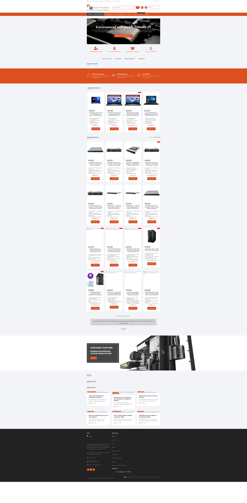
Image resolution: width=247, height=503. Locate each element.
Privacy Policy (115, 454)
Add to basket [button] (96, 128)
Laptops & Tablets (138, 14)
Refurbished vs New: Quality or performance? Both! (148, 416)
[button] (88, 31)
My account (96, 1)
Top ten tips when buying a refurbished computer (96, 396)
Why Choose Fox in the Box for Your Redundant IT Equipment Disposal (122, 399)
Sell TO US (114, 461)
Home (115, 436)
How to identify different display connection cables (123, 416)
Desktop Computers (120, 14)
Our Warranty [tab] (118, 58)
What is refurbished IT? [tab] (130, 58)
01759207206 (118, 1)
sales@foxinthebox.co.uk (107, 1)
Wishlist (90, 1)
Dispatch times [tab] (141, 58)
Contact (147, 14)
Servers (129, 14)
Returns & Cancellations (117, 458)
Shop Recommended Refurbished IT (123, 35)
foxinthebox (92, 403)
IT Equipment (115, 393)
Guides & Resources (91, 391)
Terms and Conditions (116, 450)
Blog (113, 443)
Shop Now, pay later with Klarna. (119, 465)
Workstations (109, 14)
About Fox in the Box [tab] (107, 58)
